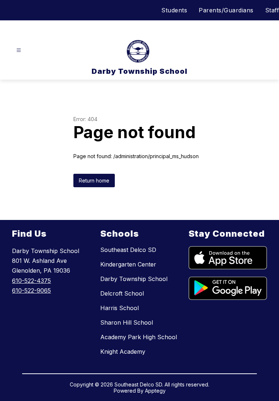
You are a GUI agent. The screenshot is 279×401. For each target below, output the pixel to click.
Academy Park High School (138, 337)
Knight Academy (122, 351)
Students (174, 10)
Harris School (119, 308)
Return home (94, 180)
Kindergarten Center (128, 264)
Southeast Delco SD (128, 249)
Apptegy (155, 391)
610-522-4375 (31, 280)
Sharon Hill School (126, 322)
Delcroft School (122, 293)
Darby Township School (133, 278)
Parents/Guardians (226, 10)
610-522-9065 (31, 290)
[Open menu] (19, 50)
